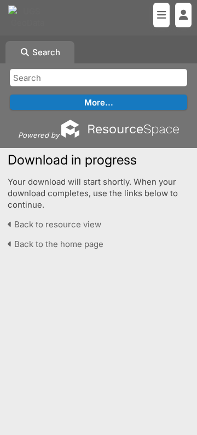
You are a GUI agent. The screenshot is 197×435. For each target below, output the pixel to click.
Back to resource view (56, 224)
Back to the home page (57, 244)
